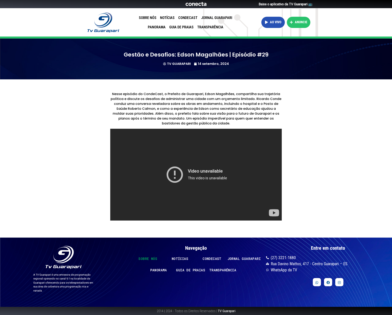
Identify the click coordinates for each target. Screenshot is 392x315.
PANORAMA (157, 27)
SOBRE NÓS (147, 18)
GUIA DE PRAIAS (181, 27)
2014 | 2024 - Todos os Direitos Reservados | (196, 311)
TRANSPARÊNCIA (210, 27)
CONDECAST (187, 18)
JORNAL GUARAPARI (216, 18)
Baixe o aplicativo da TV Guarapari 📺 (285, 4)
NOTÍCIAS (167, 18)
